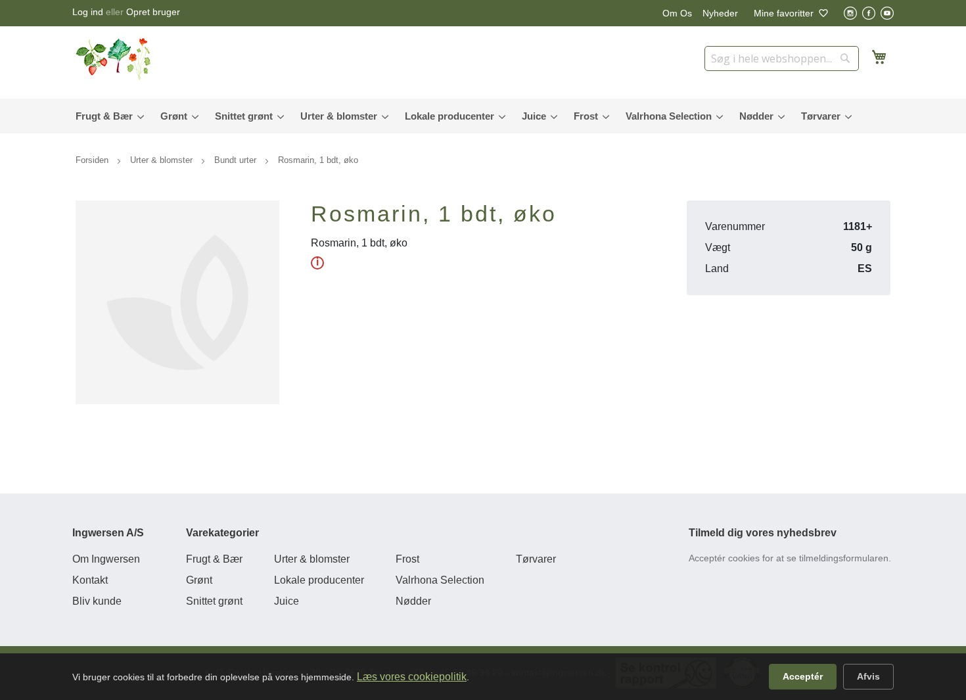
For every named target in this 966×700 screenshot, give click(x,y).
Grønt (199, 580)
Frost (407, 559)
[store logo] (115, 59)
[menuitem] (107, 116)
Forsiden (93, 160)
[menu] (483, 116)
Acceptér (803, 676)
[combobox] (781, 58)
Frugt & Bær (214, 559)
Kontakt (90, 580)
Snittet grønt (214, 601)
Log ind (87, 12)
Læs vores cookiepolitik (412, 676)
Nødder (413, 601)
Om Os (677, 13)
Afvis (868, 676)
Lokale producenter (319, 580)
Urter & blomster (162, 160)
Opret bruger (153, 12)
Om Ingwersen (106, 559)
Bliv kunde (97, 601)
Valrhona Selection (440, 580)
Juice (286, 601)
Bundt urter (236, 160)
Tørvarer (536, 559)
